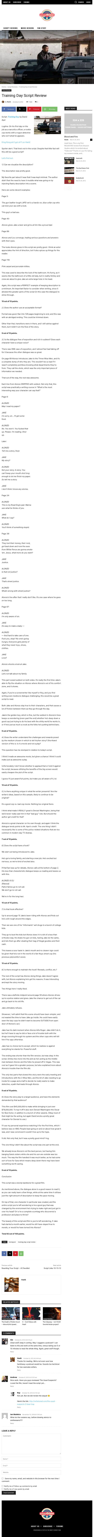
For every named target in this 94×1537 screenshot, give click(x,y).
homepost (12, 1242)
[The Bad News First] (69, 170)
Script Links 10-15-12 (52, 1268)
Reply (12, 1352)
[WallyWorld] (69, 180)
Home (4, 87)
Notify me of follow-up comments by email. (20, 1486)
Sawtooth (79, 158)
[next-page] (69, 188)
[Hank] (3, 102)
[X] (9, 1253)
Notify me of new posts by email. (16, 1489)
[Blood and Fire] (78, 124)
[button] (79, 2)
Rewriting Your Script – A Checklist (16, 1268)
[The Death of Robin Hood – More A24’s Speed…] (11, 1313)
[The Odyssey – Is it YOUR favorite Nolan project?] (52, 1313)
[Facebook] (4, 1253)
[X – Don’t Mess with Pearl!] (31, 1313)
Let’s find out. (7, 158)
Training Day (13, 117)
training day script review (26, 1242)
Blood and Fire (71, 136)
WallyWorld (80, 178)
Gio (11, 1340)
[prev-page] (65, 188)
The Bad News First (82, 168)
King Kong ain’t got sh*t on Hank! (16, 142)
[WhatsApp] (21, 1253)
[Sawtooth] (69, 160)
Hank (9, 102)
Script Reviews (12, 87)
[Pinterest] (15, 1253)
